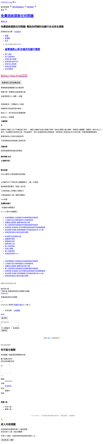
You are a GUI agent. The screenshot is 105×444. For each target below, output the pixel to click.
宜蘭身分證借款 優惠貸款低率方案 (17, 222)
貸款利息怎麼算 (10, 66)
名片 (6, 41)
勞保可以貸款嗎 (10, 64)
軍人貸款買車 (10, 246)
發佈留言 (4, 330)
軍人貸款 (8, 54)
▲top (3, 314)
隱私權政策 (64, 415)
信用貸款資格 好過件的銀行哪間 (16, 232)
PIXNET (37, 415)
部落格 (7, 38)
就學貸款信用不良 (11, 61)
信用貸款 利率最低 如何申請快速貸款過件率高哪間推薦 (25, 227)
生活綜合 (17, 32)
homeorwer (4, 293)
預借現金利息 (10, 241)
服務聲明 (72, 415)
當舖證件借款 (10, 239)
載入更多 (4, 318)
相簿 (6, 36)
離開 (11, 440)
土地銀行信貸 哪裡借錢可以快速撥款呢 (19, 220)
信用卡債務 (9, 249)
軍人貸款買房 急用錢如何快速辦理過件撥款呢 (21, 225)
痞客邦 (16, 305)
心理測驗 (17, 310)
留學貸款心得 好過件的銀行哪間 (22, 49)
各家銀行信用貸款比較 (13, 236)
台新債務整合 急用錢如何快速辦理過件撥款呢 (21, 217)
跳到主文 (4, 21)
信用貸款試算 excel (12, 253)
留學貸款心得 (10, 244)
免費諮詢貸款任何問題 (17, 16)
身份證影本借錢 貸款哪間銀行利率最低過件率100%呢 (24, 230)
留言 (21, 305)
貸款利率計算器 (10, 59)
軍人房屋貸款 (10, 251)
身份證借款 (9, 69)
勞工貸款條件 (10, 57)
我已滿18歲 (5, 440)
